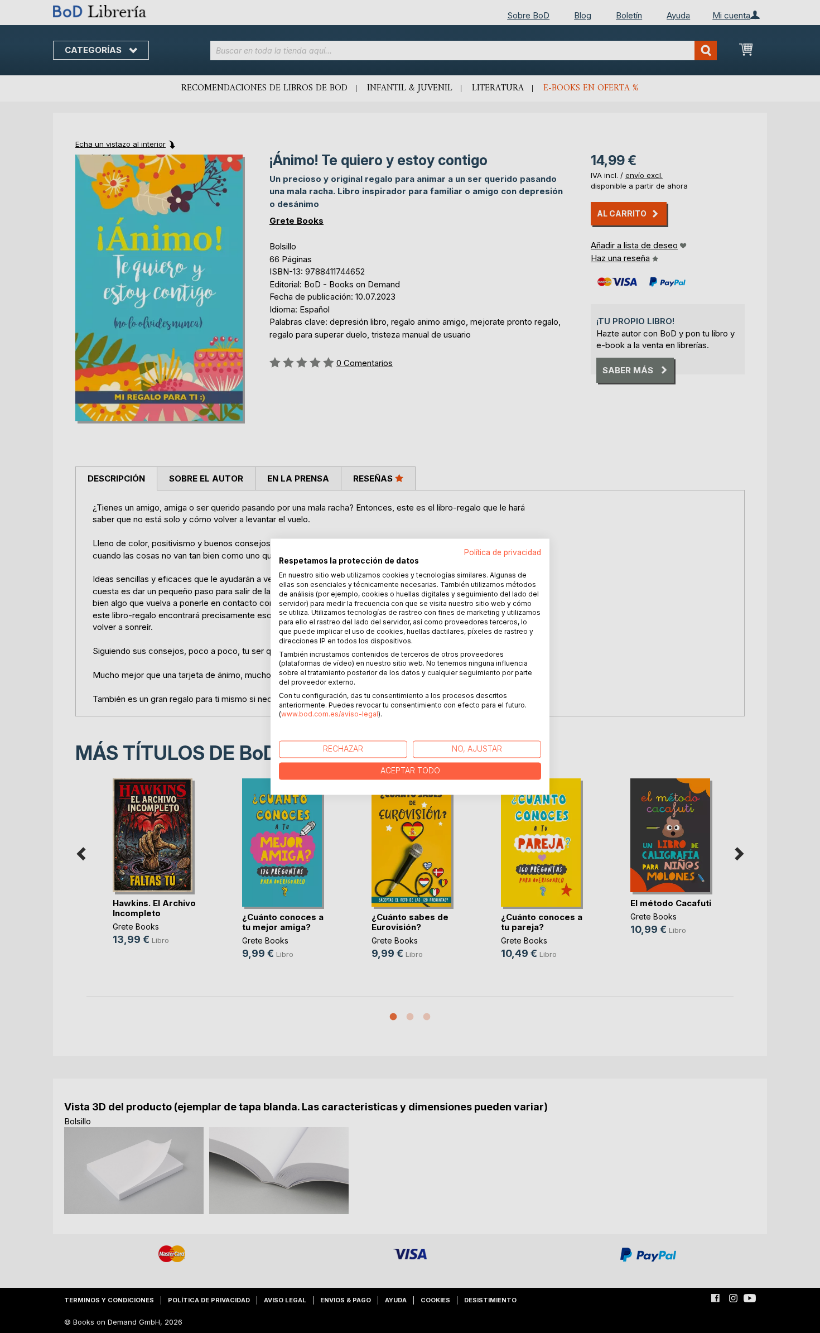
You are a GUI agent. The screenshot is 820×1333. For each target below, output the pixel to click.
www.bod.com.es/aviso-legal (329, 714)
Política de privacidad (502, 552)
